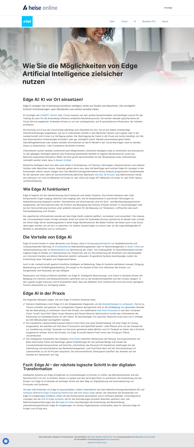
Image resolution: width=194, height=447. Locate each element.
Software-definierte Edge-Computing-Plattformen (48, 392)
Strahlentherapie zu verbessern (117, 304)
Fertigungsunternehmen (99, 243)
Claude (66, 115)
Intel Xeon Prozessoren (108, 310)
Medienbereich (58, 249)
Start (112, 21)
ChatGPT (44, 115)
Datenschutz (101, 442)
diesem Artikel (63, 160)
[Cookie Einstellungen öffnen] (6, 443)
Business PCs (149, 21)
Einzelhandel (61, 246)
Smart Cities (133, 246)
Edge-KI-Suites (66, 402)
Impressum (92, 442)
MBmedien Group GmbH (145, 437)
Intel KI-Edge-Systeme (52, 399)
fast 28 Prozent (107, 174)
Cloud (124, 21)
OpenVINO (45, 313)
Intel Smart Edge (86, 392)
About (165, 21)
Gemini (53, 115)
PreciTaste (74, 338)
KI (135, 21)
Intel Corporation (112, 439)
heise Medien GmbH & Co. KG (103, 437)
